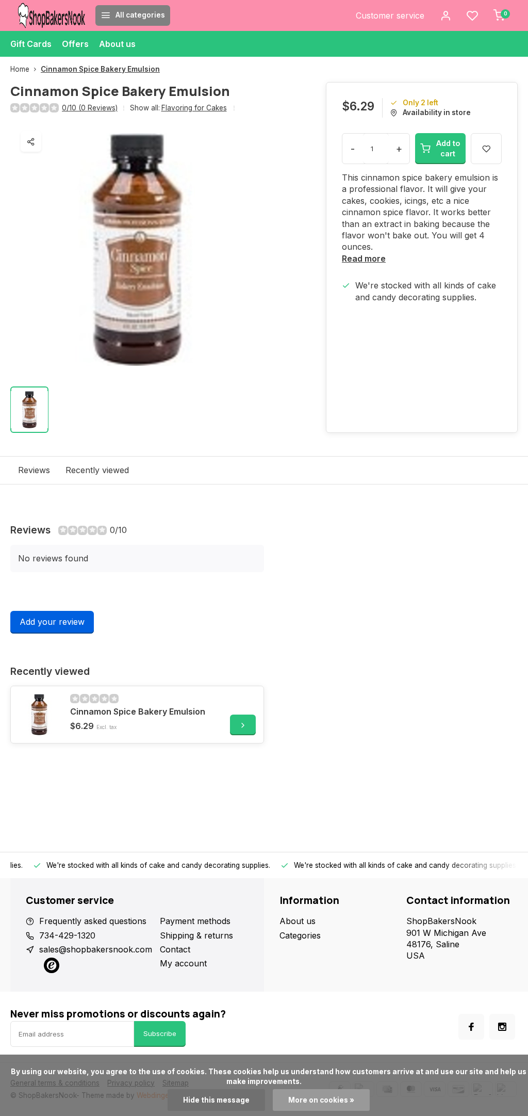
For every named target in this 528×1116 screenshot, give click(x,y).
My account (183, 963)
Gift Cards (31, 44)
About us (117, 44)
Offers (75, 44)
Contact (175, 949)
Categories (300, 935)
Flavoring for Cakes (194, 108)
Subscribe (159, 1033)
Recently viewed (97, 470)
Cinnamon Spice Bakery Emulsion (100, 69)
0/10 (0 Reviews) (90, 108)
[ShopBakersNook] (51, 15)
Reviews (34, 470)
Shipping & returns (196, 935)
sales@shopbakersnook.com (95, 949)
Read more (364, 258)
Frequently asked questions (92, 921)
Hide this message (216, 1100)
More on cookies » (321, 1100)
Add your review (52, 622)
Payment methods (195, 921)
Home (19, 69)
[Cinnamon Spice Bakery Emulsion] (39, 714)
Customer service (390, 15)
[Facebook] (471, 1027)
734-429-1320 (67, 935)
